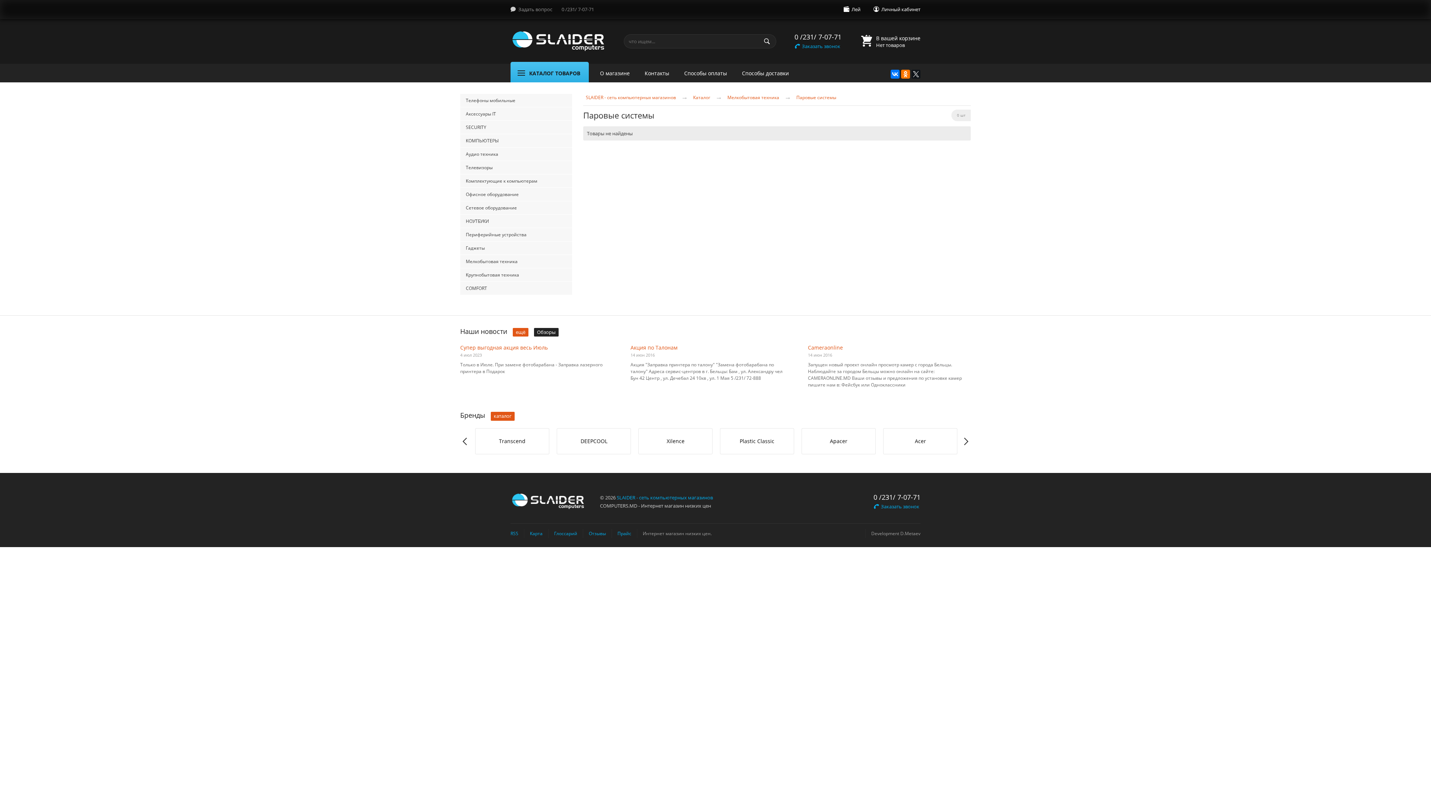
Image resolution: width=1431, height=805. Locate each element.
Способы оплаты (705, 73)
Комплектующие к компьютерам (501, 181)
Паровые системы (816, 97)
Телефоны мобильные (490, 100)
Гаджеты (475, 248)
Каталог (701, 97)
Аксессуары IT (481, 114)
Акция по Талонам (654, 347)
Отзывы (597, 533)
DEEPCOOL (594, 441)
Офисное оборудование (492, 194)
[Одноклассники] (905, 74)
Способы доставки (765, 73)
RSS (514, 533)
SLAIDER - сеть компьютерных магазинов (631, 97)
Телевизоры (479, 167)
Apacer (838, 441)
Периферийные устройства (496, 234)
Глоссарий (565, 533)
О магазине (615, 73)
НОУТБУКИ (477, 221)
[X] (916, 74)
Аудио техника (482, 154)
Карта (536, 533)
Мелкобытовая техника (492, 261)
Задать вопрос (535, 9)
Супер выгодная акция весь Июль (504, 347)
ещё (520, 332)
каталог (503, 416)
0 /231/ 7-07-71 (578, 9)
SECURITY (476, 127)
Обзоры (546, 332)
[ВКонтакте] (895, 74)
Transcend (512, 441)
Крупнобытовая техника (492, 275)
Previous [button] (465, 441)
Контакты (657, 73)
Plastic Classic (757, 441)
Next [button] (966, 441)
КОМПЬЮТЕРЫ (482, 141)
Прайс (624, 533)
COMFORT (476, 288)
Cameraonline (825, 347)
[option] (512, 441)
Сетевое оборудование (491, 208)
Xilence (676, 441)
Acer (920, 441)
